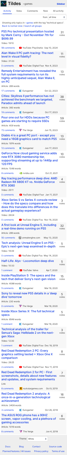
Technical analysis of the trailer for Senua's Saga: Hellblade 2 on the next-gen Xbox (27, 332)
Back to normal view (12, 26)
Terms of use (58, 451)
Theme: (23, 438)
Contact (36, 446)
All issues (26, 451)
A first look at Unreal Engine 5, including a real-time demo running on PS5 (28, 226)
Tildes (14, 3)
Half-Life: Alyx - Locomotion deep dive (27, 261)
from (45, 17)
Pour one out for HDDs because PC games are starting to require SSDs (25, 119)
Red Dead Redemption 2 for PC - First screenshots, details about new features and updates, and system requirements (29, 375)
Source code (55, 446)
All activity (58, 10)
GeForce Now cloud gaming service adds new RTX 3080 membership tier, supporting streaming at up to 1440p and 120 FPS (29, 158)
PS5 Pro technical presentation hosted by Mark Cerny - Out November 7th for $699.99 (27, 35)
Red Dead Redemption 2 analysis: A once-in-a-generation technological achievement (25, 397)
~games (27, 3)
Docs (7, 446)
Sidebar (61, 4)
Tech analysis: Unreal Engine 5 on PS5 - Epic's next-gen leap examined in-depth (28, 244)
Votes (19, 10)
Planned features (11, 451)
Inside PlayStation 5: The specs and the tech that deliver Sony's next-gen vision (28, 277)
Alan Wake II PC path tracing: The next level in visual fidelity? (27, 54)
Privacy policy (41, 451)
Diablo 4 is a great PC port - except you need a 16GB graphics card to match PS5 (29, 137)
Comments (32, 10)
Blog (21, 446)
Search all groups (33, 26)
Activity (7, 10)
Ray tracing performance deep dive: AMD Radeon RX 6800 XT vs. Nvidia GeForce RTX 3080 (29, 181)
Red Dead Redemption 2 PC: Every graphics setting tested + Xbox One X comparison (27, 354)
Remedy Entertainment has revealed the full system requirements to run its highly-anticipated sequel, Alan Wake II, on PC (28, 76)
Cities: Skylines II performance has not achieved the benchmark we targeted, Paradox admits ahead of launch (27, 99)
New (45, 10)
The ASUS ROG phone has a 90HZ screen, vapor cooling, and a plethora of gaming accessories (28, 418)
